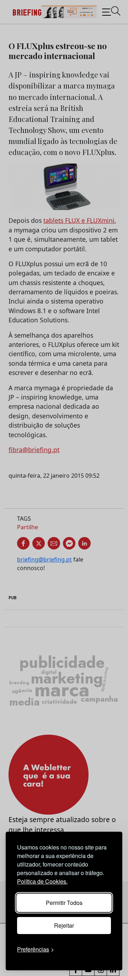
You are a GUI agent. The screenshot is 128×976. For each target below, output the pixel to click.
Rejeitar (64, 925)
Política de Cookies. (42, 881)
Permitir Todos (64, 903)
